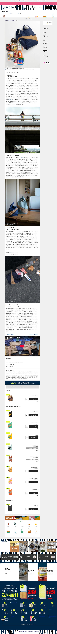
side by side (45, 47)
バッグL (22, 157)
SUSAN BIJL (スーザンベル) (13, 252)
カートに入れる (33, 399)
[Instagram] (44, 63)
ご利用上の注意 (30, 631)
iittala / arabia (45, 42)
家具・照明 (45, 33)
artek (44, 44)
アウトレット (45, 27)
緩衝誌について (45, 51)
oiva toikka (45, 43)
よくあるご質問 (45, 56)
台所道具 (44, 32)
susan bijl (44, 46)
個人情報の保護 (36, 631)
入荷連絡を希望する (32, 448)
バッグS (9, 99)
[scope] (9, 7)
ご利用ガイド (45, 55)
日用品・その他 (45, 36)
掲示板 (44, 52)
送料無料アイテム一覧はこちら (28, 624)
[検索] (43, 59)
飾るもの (44, 35)
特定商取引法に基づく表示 (22, 631)
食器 (43, 31)
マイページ (45, 58)
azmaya (44, 40)
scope (44, 39)
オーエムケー (45, 50)
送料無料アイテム (46, 28)
